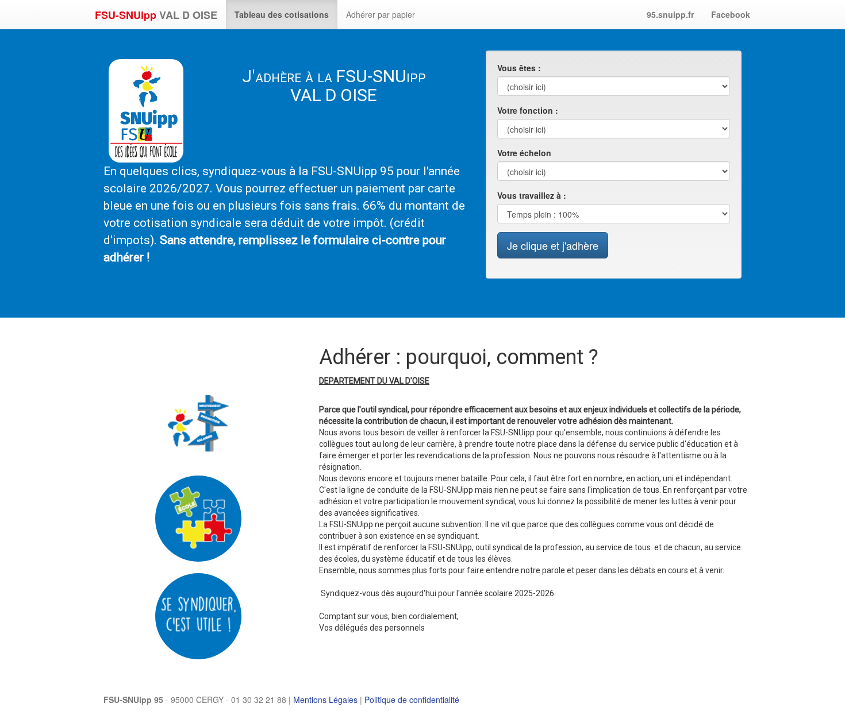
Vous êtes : (519, 68)
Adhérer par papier (380, 14)
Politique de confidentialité (411, 699)
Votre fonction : (527, 110)
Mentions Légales (325, 699)
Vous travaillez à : (531, 195)
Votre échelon (524, 153)
